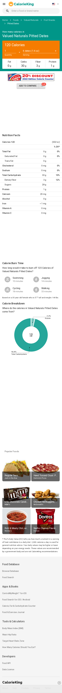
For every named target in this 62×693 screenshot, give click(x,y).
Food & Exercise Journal (13, 612)
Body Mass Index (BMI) (12, 628)
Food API (6, 663)
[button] (55, 4)
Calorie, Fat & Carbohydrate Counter (19, 606)
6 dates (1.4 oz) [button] (31, 50)
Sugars (8, 184)
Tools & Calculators (13, 621)
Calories (6, 142)
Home (5, 20)
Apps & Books (10, 586)
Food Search (8, 577)
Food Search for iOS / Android (16, 599)
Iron (4, 203)
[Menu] (4, 4)
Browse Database (10, 571)
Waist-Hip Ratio (9, 634)
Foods (16, 20)
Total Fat (6, 151)
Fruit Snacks (49, 20)
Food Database (10, 564)
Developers (8, 656)
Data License (8, 669)
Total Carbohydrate (11, 175)
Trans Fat (9, 161)
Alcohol (6, 199)
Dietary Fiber (10, 180)
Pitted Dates (13, 23)
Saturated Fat (11, 156)
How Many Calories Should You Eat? (19, 647)
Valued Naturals (31, 20)
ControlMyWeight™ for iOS (14, 593)
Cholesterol (8, 166)
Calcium (6, 194)
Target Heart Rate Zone (13, 641)
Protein (5, 189)
